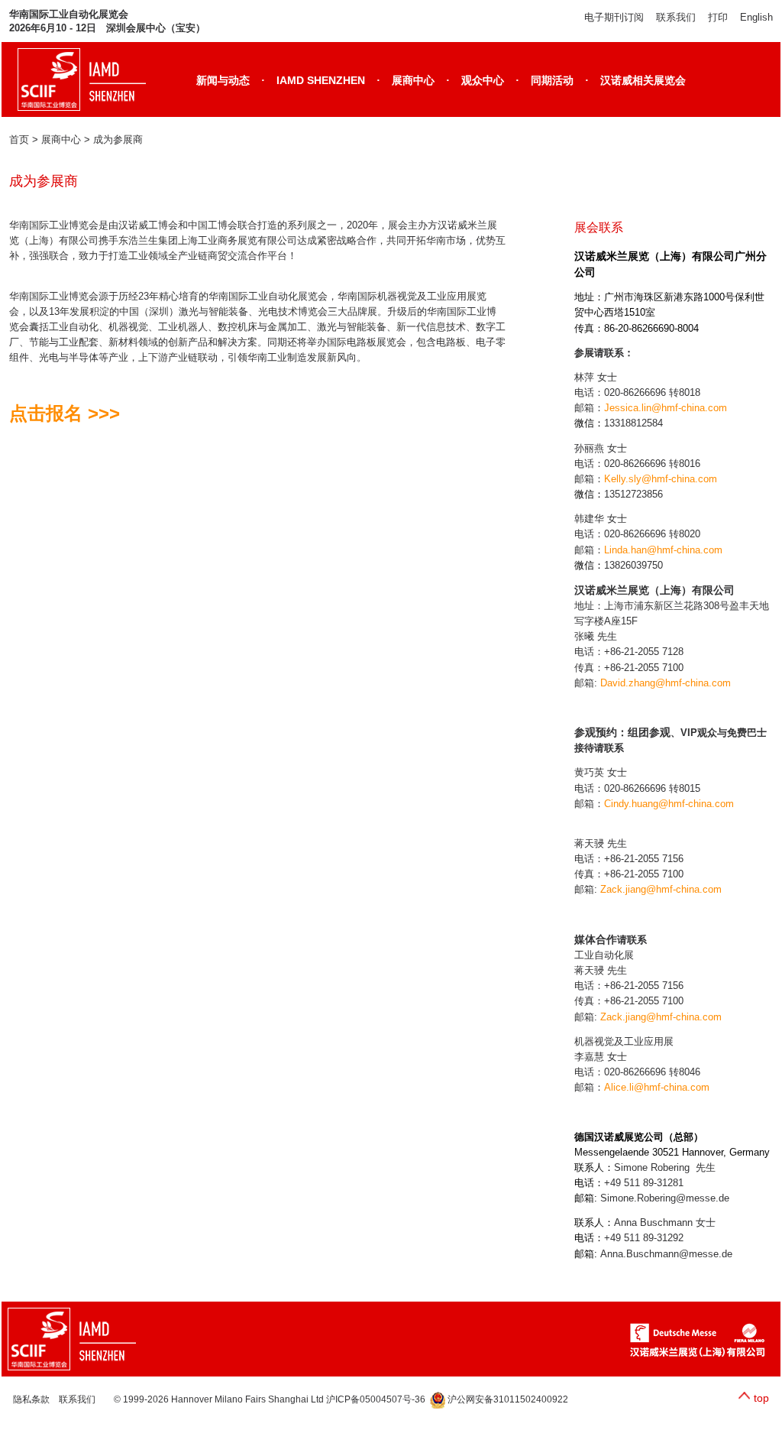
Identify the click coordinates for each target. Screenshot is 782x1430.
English (756, 17)
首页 (19, 139)
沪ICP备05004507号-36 (378, 1399)
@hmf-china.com (684, 889)
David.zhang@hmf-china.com (665, 683)
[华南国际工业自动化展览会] (78, 1339)
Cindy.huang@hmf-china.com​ (669, 803)
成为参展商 (118, 139)
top (761, 1398)
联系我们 (676, 17)
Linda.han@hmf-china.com (663, 550)
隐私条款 (31, 1399)
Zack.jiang (623, 889)
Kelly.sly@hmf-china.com (660, 479)
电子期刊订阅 (614, 17)
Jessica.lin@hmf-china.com (665, 407)
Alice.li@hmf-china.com (656, 1087)
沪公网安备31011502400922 (506, 1399)
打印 (718, 17)
